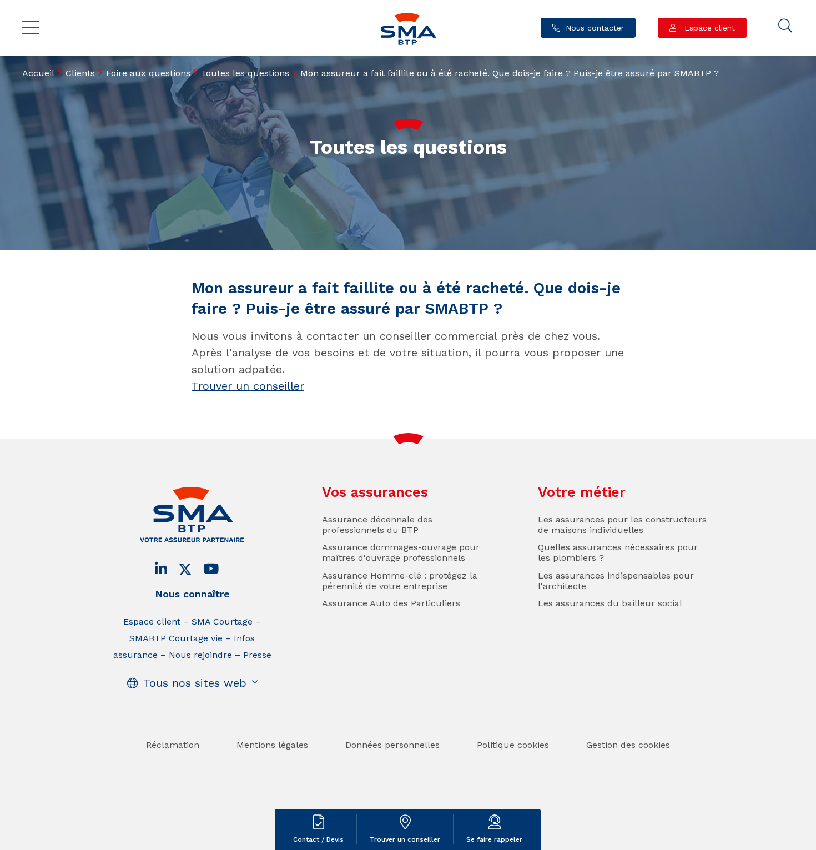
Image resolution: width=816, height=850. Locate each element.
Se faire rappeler (494, 839)
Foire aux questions (148, 73)
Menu (31, 27)
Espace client (708, 27)
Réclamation (172, 745)
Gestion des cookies (628, 745)
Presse (257, 655)
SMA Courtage (222, 621)
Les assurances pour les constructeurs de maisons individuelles (622, 524)
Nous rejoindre (200, 655)
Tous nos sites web (194, 683)
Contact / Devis (318, 839)
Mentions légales (272, 745)
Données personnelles (392, 745)
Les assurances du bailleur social (610, 603)
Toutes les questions (245, 73)
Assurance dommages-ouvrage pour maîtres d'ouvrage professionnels (401, 552)
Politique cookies (513, 745)
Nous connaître (192, 594)
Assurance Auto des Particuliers (391, 603)
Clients (80, 73)
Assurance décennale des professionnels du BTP (377, 524)
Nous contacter (595, 27)
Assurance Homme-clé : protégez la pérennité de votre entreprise (399, 580)
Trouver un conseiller (248, 386)
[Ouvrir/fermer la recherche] (785, 26)
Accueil (38, 73)
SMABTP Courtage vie (176, 638)
